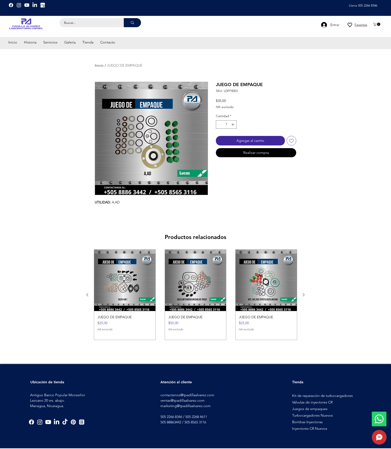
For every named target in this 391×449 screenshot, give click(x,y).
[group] (195, 294)
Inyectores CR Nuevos (309, 428)
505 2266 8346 (171, 417)
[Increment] (233, 124)
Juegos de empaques (309, 409)
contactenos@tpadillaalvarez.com (187, 395)
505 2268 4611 (196, 417)
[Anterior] (87, 294)
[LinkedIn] (35, 5)
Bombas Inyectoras (307, 422)
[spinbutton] (226, 124)
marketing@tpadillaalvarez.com (185, 406)
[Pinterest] (73, 422)
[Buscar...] (132, 22)
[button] (377, 24)
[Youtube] (27, 5)
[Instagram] (19, 5)
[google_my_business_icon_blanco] (42, 5)
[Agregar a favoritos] (291, 140)
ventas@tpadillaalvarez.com (182, 400)
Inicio (99, 65)
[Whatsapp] (379, 419)
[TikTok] (65, 422)
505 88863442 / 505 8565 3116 (183, 422)
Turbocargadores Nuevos (312, 415)
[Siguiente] (303, 294)
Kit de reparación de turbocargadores (322, 395)
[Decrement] (219, 124)
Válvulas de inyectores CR (312, 402)
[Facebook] (11, 5)
